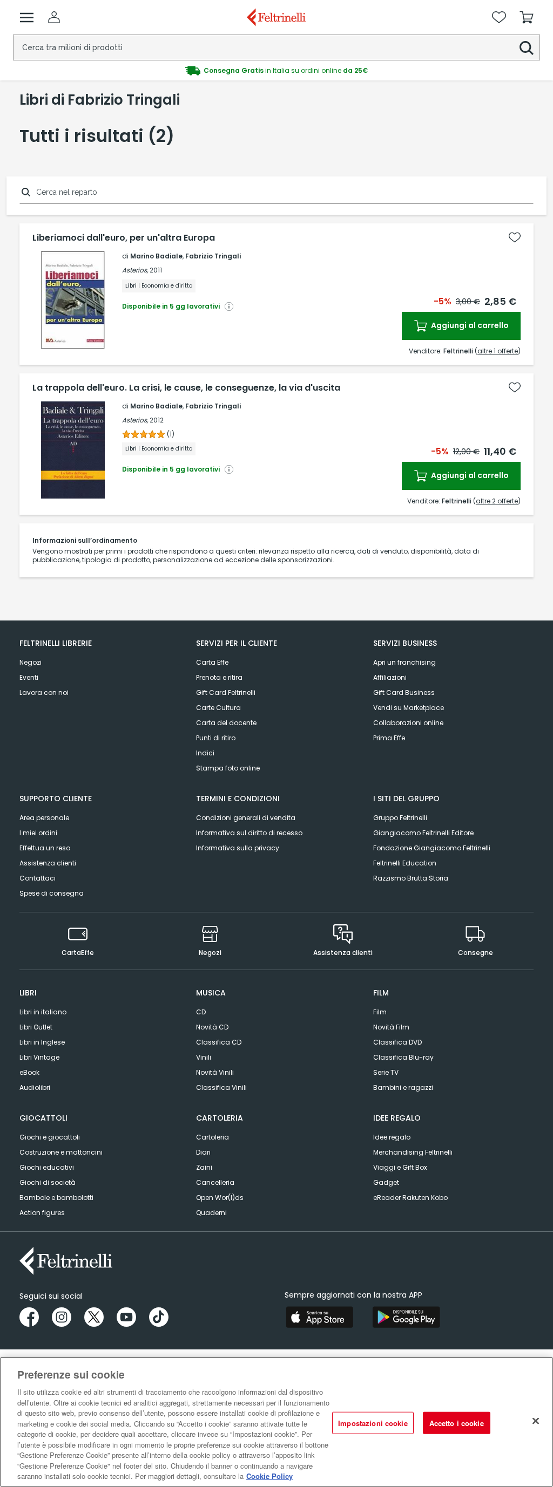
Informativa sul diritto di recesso (249, 832)
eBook (29, 1072)
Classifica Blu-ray (403, 1057)
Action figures (42, 1212)
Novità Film (391, 1027)
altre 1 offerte (497, 351)
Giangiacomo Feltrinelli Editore (423, 832)
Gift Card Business (404, 692)
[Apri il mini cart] (526, 17)
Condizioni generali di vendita (245, 817)
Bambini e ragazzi (403, 1087)
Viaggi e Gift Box (400, 1167)
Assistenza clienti (47, 863)
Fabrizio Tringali (213, 256)
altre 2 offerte (497, 501)
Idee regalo (391, 1137)
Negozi (30, 662)
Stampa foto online (228, 768)
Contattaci (37, 878)
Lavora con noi (44, 692)
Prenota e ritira (219, 677)
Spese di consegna (51, 893)
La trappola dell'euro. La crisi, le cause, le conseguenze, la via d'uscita (186, 388)
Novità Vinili (215, 1072)
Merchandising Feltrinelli (413, 1152)
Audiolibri (34, 1087)
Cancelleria (215, 1182)
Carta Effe (212, 662)
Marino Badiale (156, 256)
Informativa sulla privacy (237, 847)
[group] (276, 71)
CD (201, 1012)
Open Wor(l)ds (220, 1197)
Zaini (204, 1167)
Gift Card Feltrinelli (225, 692)
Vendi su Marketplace (408, 707)
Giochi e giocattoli (49, 1137)
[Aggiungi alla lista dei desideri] (514, 237)
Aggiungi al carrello (469, 325)
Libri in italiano (42, 1012)
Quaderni (211, 1212)
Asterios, (135, 270)
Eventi (28, 677)
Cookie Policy (269, 1476)
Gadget (386, 1182)
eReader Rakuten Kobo (410, 1197)
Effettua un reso (44, 847)
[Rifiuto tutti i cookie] (536, 1421)
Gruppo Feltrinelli (400, 817)
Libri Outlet (35, 1027)
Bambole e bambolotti (56, 1197)
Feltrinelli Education (404, 863)
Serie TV (386, 1072)
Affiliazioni (390, 677)
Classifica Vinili (221, 1087)
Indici (205, 753)
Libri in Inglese (42, 1042)
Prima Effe (389, 737)
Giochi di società (47, 1182)
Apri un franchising (404, 662)
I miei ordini (38, 832)
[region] (276, 1422)
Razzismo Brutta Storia (410, 878)
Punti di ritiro (215, 737)
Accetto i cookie (456, 1422)
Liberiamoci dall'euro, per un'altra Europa (123, 238)
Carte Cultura (218, 707)
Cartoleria (212, 1137)
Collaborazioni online (408, 722)
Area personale (44, 817)
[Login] (54, 17)
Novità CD (212, 1027)
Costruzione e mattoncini (61, 1152)
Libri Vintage (39, 1057)
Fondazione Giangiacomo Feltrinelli (431, 847)
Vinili (203, 1057)
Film (380, 1012)
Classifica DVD (397, 1042)
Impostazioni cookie (372, 1422)
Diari (203, 1152)
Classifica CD (218, 1042)
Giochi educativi (46, 1167)
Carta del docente (226, 722)
